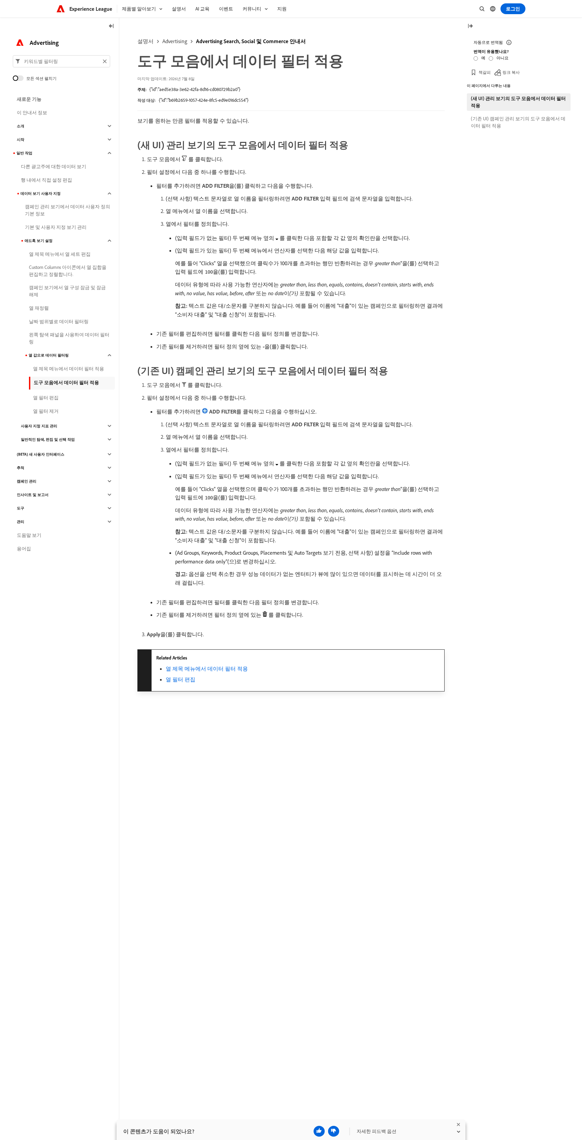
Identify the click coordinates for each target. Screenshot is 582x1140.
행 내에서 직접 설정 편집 (46, 180)
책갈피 (485, 72)
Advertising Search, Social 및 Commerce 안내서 (251, 41)
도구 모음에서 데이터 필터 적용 (66, 382)
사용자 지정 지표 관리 (39, 426)
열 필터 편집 (180, 679)
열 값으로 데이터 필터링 (49, 355)
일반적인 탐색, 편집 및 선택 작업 (48, 439)
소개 (20, 126)
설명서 (145, 41)
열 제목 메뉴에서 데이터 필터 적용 (207, 668)
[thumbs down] (333, 1131)
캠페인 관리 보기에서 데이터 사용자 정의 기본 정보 (67, 210)
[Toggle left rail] (111, 26)
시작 (20, 139)
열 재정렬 (39, 308)
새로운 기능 (29, 99)
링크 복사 (511, 72)
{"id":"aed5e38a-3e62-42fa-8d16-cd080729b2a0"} (194, 89)
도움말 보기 (29, 535)
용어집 (24, 549)
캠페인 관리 (26, 481)
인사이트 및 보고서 (32, 494)
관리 (20, 521)
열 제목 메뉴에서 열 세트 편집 (60, 254)
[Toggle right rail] (470, 26)
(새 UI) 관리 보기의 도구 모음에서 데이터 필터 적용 (518, 102)
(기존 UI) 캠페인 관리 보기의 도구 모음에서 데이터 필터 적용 (518, 122)
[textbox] (61, 61)
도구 (20, 508)
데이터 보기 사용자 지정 (41, 193)
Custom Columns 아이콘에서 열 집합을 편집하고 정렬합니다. (67, 270)
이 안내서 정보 (32, 113)
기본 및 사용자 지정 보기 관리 (56, 227)
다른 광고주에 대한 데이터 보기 (53, 166)
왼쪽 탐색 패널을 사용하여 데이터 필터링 (69, 338)
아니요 (502, 57)
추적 (20, 467)
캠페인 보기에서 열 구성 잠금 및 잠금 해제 (67, 291)
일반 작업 (24, 153)
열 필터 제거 (46, 411)
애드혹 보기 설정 (39, 240)
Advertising (174, 41)
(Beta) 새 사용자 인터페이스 (40, 454)
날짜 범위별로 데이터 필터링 (59, 321)
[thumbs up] (319, 1131)
